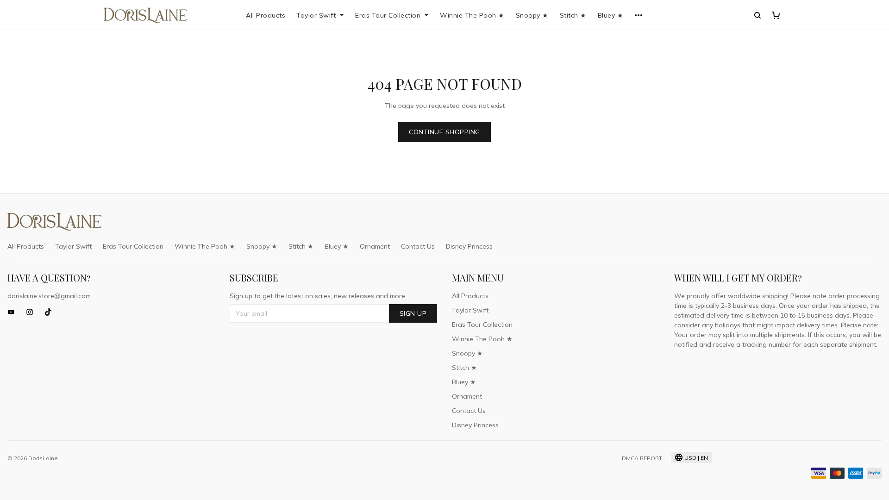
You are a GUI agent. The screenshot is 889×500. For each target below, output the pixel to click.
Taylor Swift (316, 15)
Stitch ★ (573, 15)
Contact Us (418, 246)
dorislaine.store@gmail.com (49, 296)
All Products (265, 15)
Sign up (413, 313)
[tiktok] (50, 312)
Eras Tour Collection (387, 15)
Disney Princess (469, 246)
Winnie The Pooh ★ (472, 15)
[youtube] (13, 312)
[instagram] (32, 312)
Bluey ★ (611, 15)
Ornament (375, 246)
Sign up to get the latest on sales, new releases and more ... (320, 296)
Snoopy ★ (532, 15)
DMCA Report (642, 458)
